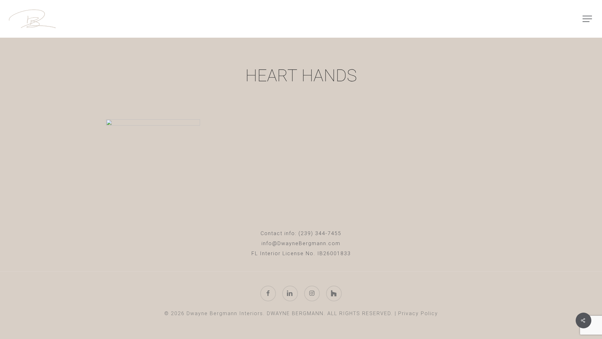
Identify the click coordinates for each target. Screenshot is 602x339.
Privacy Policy (418, 313)
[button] (588, 19)
